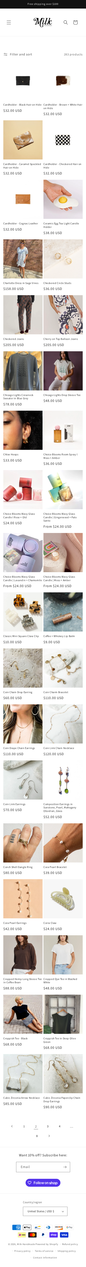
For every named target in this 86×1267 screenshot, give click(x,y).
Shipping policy (67, 1250)
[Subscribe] (65, 1167)
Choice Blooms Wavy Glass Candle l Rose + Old (19, 515)
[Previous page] (12, 1126)
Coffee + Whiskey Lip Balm (59, 636)
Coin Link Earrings (14, 804)
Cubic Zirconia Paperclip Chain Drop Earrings (61, 1099)
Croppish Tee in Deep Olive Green (59, 1040)
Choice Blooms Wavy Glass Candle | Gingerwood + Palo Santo (60, 517)
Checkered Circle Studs (57, 283)
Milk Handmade (26, 1244)
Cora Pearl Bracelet (55, 867)
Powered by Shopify (47, 1244)
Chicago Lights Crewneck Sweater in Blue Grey (18, 396)
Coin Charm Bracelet (55, 692)
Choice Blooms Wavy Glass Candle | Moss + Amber (59, 578)
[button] (9, 22)
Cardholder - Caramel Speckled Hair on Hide (22, 165)
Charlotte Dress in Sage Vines (20, 283)
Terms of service (44, 1250)
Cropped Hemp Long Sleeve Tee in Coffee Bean (22, 980)
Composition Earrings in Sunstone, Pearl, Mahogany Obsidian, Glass (60, 807)
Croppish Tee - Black (15, 1038)
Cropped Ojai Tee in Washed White (60, 980)
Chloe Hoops (11, 454)
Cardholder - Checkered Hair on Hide (62, 165)
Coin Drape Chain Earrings (19, 748)
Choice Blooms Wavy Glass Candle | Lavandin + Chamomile (22, 578)
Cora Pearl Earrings (14, 923)
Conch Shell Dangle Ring (18, 867)
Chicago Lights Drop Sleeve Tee (62, 395)
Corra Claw (50, 923)
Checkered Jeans (13, 339)
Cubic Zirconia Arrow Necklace (21, 1097)
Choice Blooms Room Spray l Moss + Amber (60, 456)
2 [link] (36, 1126)
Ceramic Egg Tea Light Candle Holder (61, 225)
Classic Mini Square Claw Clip (21, 636)
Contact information (45, 1257)
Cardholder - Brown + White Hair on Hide (62, 106)
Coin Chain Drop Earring (17, 692)
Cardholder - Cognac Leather (20, 223)
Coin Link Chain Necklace (58, 748)
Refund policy (70, 1244)
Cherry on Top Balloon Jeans (60, 339)
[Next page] (49, 1136)
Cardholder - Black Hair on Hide (22, 104)
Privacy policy (22, 1250)
